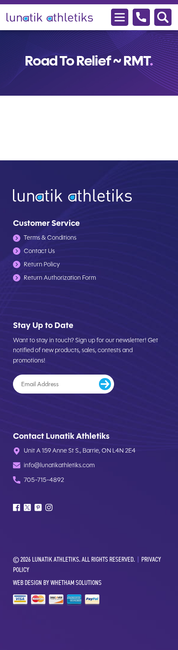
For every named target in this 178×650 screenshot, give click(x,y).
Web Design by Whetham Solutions (57, 582)
